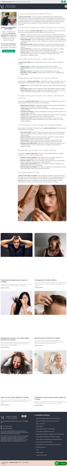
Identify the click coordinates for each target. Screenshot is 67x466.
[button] (66, 6)
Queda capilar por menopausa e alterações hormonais (48, 436)
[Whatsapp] (65, 2)
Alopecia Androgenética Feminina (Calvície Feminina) (47, 421)
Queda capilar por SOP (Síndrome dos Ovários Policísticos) (49, 439)
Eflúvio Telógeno (39, 426)
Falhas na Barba (39, 452)
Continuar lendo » (5, 288)
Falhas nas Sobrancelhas (41, 455)
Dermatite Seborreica (40, 447)
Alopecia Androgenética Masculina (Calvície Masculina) (48, 418)
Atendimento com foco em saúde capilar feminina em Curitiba (15, 339)
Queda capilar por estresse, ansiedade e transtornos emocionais (50, 434)
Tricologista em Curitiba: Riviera (45, 280)
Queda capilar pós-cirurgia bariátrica (44, 442)
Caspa (37, 449)
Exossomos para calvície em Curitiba (47, 338)
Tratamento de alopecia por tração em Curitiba (14, 281)
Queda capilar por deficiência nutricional (45, 431)
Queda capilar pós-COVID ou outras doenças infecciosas (48, 444)
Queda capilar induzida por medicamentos (45, 429)
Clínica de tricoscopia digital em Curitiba (15, 397)
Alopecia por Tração (40, 423)
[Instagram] (62, 2)
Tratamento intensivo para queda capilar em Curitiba (50, 398)
